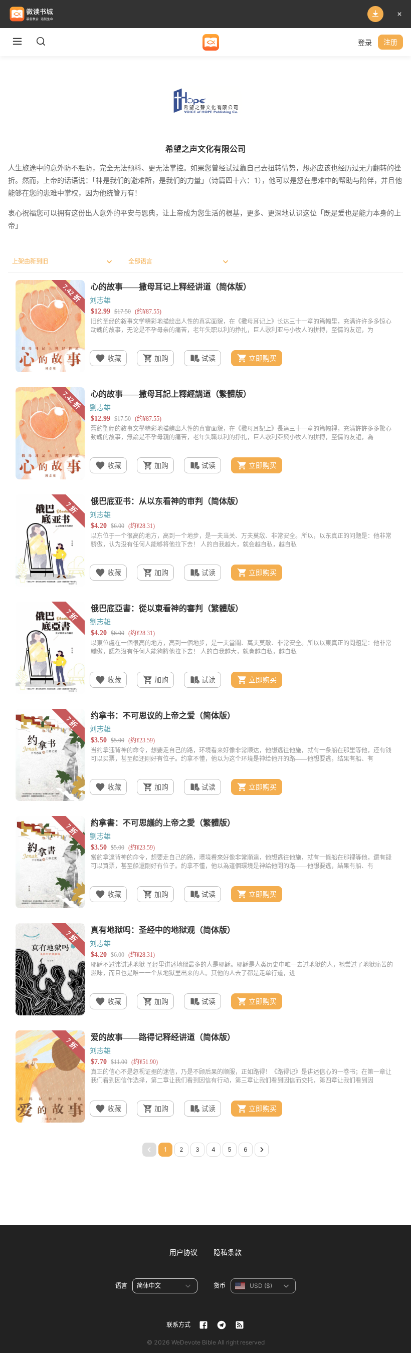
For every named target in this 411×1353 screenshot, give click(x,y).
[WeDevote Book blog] (240, 1325)
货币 (220, 1285)
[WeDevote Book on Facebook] (203, 1325)
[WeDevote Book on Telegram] (222, 1325)
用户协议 (183, 1252)
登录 (365, 42)
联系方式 (178, 1324)
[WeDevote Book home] (210, 42)
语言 (121, 1285)
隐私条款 (228, 1252)
